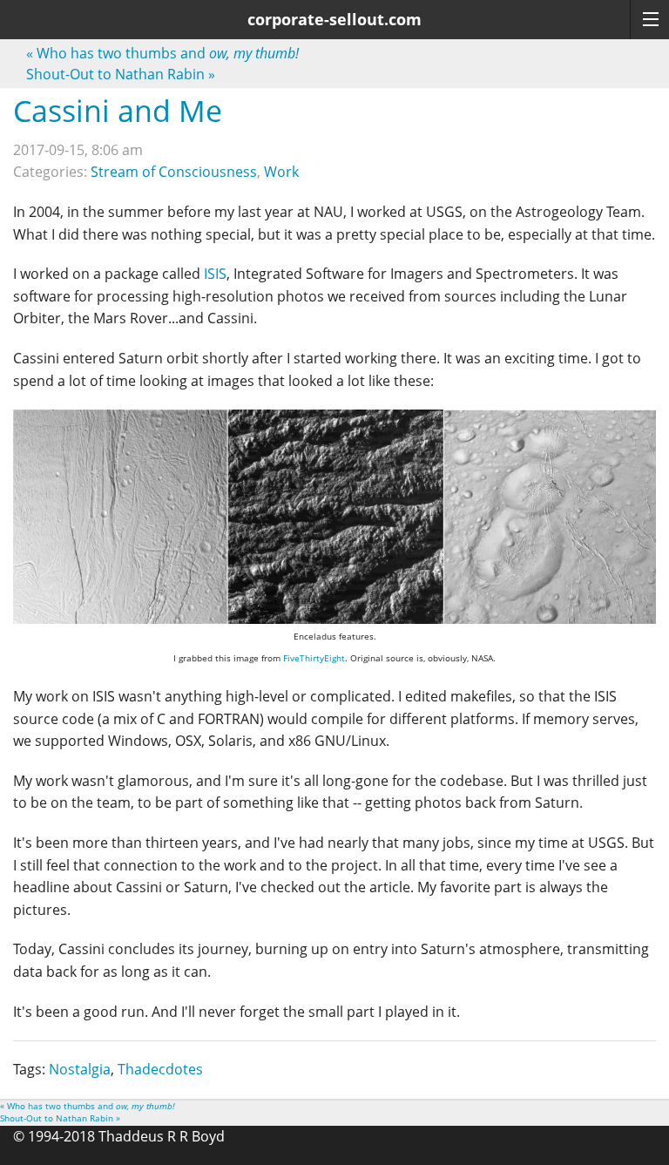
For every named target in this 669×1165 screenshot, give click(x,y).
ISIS (215, 273)
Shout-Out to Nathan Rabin (120, 74)
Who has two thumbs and (162, 53)
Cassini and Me (117, 111)
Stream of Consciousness (174, 171)
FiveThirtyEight (314, 658)
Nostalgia (80, 1069)
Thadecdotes (160, 1069)
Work (281, 171)
